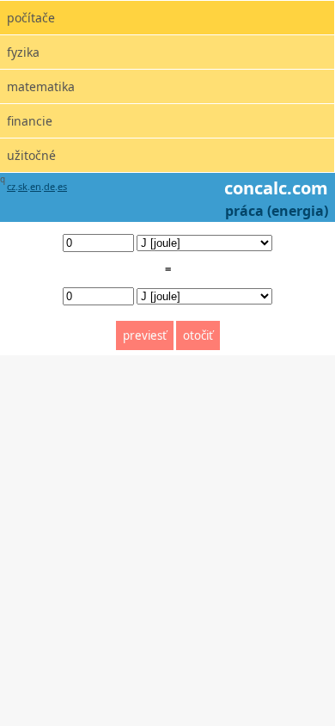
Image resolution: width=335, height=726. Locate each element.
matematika (41, 86)
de (49, 186)
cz (11, 186)
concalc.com (276, 188)
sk (22, 186)
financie (29, 121)
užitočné (31, 155)
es (62, 186)
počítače (31, 17)
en (35, 186)
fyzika (23, 52)
